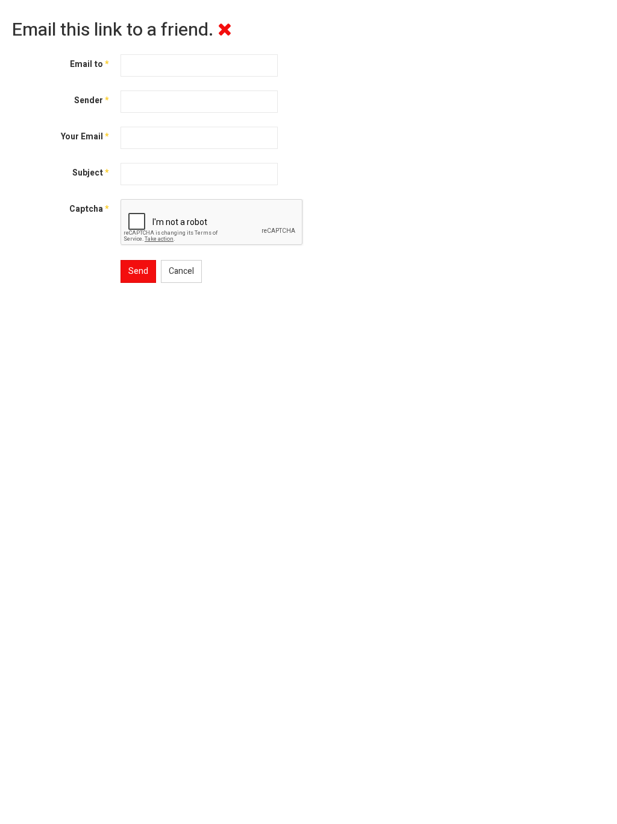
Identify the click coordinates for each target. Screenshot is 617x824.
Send (138, 271)
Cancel (181, 271)
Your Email (84, 136)
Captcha (88, 209)
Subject (90, 172)
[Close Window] (225, 30)
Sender (91, 100)
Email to (89, 64)
